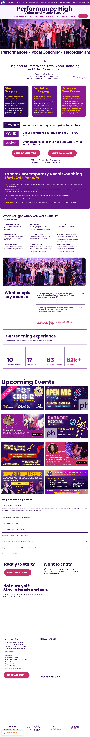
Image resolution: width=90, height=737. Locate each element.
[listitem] (22, 398)
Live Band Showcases (71, 111)
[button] (62, 657)
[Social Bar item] (72, 728)
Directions (57, 654)
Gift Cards (55, 728)
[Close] (67, 651)
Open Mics (42, 112)
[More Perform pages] (34, 2)
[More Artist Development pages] (49, 2)
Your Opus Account (56, 729)
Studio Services (76, 108)
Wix (55, 653)
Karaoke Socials (10, 103)
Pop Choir (16, 102)
